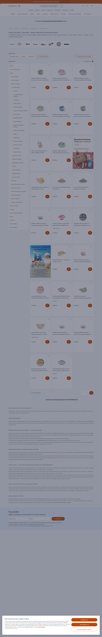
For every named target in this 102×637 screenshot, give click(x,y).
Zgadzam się (84, 620)
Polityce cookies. (41, 627)
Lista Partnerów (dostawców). (11, 628)
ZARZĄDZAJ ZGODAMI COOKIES (84, 629)
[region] (51, 625)
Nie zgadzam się (84, 624)
